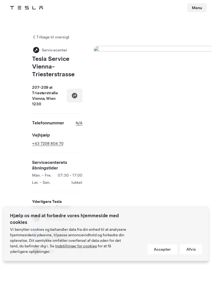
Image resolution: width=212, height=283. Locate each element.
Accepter (162, 249)
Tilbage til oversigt (52, 37)
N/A (79, 123)
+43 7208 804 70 (47, 143)
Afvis (191, 249)
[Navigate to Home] (26, 7)
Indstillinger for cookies (76, 246)
